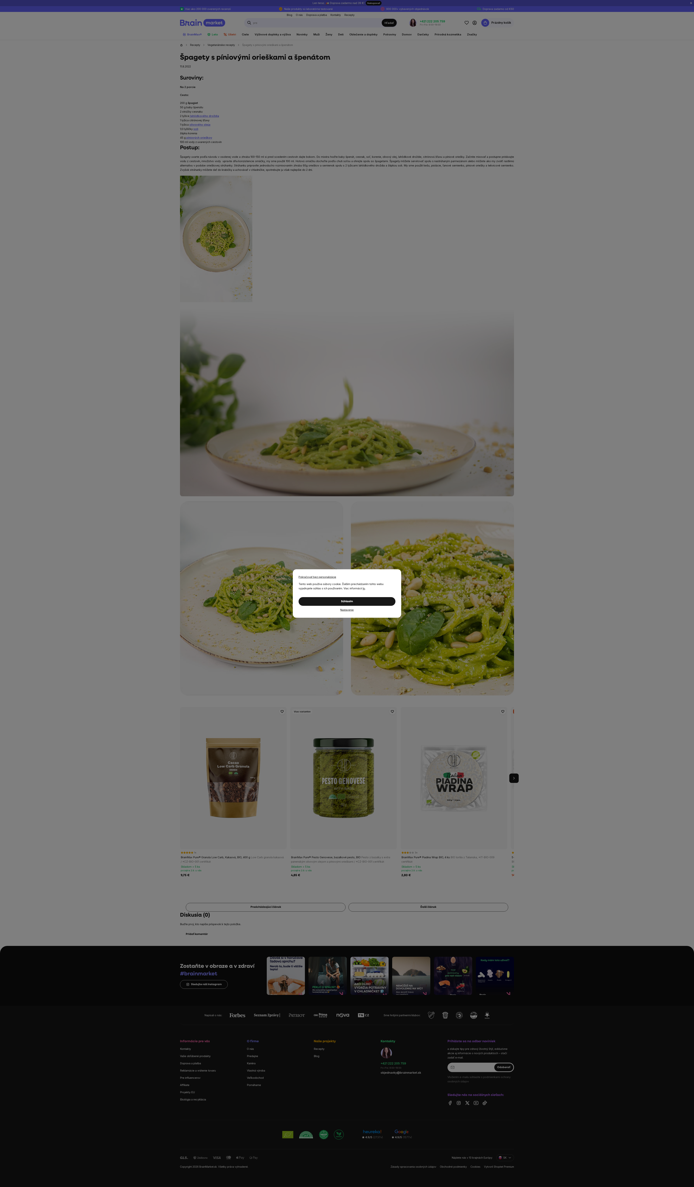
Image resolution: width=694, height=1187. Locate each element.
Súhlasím (347, 601)
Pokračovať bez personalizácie (317, 576)
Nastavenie (347, 609)
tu (364, 588)
